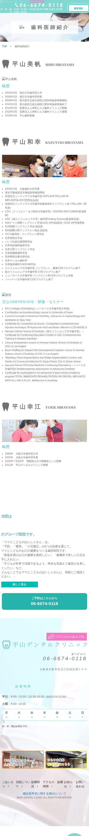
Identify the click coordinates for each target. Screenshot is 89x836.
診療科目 (35, 784)
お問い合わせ (80, 784)
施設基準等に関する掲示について (44, 793)
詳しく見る (19, 584)
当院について (23, 784)
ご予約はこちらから (44, 601)
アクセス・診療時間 (53, 784)
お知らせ (68, 784)
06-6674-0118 (65, 658)
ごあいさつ (8, 784)
